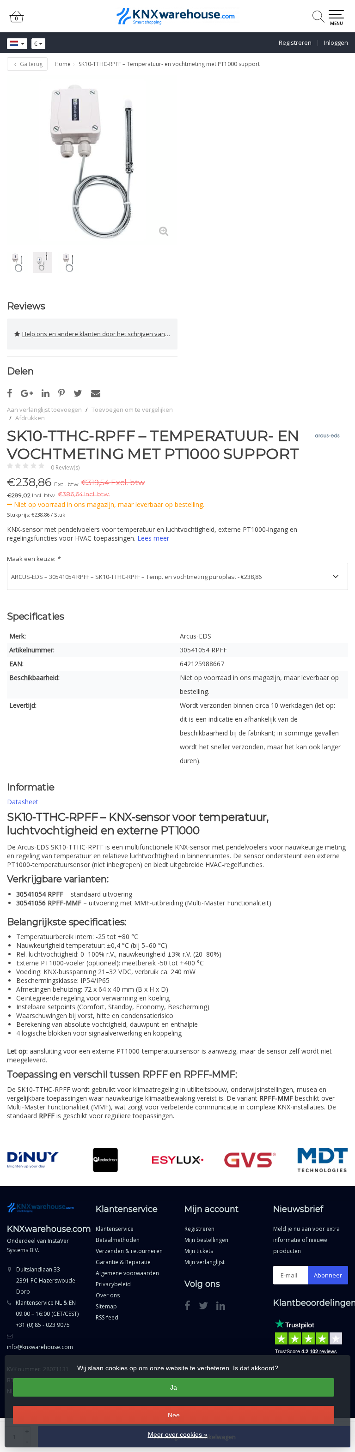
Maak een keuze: (33, 558)
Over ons (108, 1295)
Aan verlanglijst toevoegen (44, 409)
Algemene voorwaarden (127, 1273)
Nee (174, 1415)
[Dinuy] (33, 1160)
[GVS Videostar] (250, 1160)
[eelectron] (105, 1160)
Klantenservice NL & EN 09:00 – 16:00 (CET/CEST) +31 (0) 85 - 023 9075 (47, 1314)
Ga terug (30, 64)
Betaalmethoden (118, 1240)
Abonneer (328, 1275)
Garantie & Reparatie (123, 1262)
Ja (173, 1387)
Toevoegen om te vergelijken (132, 409)
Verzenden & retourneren (129, 1251)
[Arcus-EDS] (323, 436)
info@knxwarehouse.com (40, 1347)
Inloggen (336, 42)
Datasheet (22, 801)
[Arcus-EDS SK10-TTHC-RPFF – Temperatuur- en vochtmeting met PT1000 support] (92, 160)
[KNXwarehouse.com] (177, 16)
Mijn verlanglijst (204, 1262)
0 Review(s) (65, 467)
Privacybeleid (113, 1284)
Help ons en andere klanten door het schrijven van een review (100, 334)
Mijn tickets (198, 1251)
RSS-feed (107, 1317)
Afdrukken (30, 418)
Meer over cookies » (178, 1434)
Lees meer (153, 538)
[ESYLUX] (178, 1160)
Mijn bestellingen (206, 1240)
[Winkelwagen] (16, 20)
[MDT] (323, 1160)
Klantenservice (115, 1229)
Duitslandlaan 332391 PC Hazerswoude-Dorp (46, 1280)
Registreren (295, 42)
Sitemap (106, 1306)
